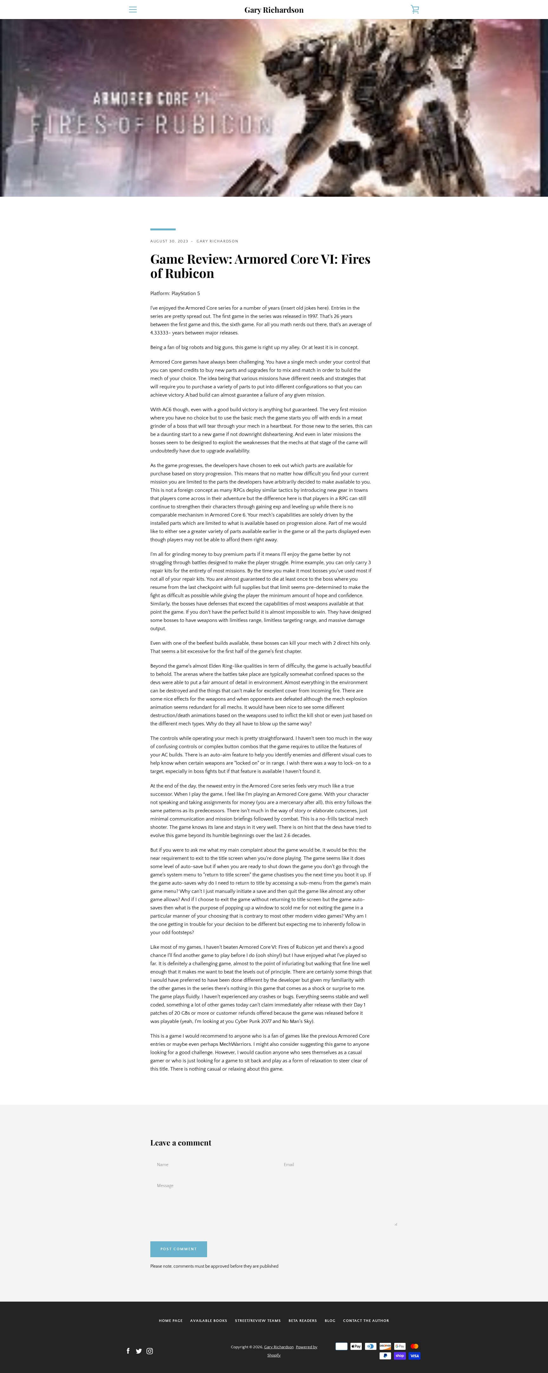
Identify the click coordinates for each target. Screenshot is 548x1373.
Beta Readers (303, 1321)
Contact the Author (366, 1321)
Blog (330, 1321)
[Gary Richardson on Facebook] (128, 1351)
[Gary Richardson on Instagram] (150, 1351)
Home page (171, 1321)
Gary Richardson (274, 9)
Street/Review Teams (258, 1321)
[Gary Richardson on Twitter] (139, 1351)
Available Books (208, 1321)
